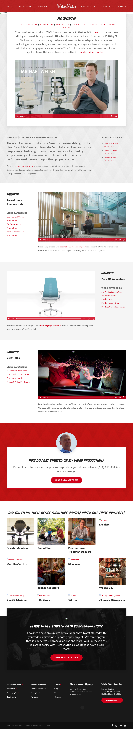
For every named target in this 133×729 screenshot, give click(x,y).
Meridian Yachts (17, 564)
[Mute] (107, 116)
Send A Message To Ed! (66, 480)
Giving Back (36, 693)
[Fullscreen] (116, 116)
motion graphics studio (50, 325)
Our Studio (88, 7)
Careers (58, 693)
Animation (25, 7)
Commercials (62, 24)
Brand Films (46, 24)
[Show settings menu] (111, 116)
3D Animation (79, 24)
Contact (121, 7)
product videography (23, 166)
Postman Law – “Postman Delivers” (80, 549)
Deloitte (104, 524)
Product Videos (97, 24)
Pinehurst (74, 564)
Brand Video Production (18, 374)
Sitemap (47, 726)
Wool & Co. (106, 588)
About (57, 684)
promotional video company (73, 246)
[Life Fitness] (51, 596)
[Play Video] (17, 116)
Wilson (72, 600)
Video (10, 7)
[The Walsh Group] (20, 596)
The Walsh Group (17, 600)
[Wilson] (81, 596)
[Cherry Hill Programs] (112, 596)
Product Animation (110, 303)
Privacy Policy (38, 726)
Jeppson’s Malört (48, 588)
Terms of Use (28, 726)
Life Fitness (45, 600)
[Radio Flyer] (51, 531)
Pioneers (35, 697)
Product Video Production (113, 307)
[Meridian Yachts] (20, 559)
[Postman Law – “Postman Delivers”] (81, 531)
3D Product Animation (111, 292)
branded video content (92, 52)
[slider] (64, 116)
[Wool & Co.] (112, 571)
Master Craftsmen (39, 689)
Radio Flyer (45, 548)
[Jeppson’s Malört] (51, 571)
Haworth (97, 32)
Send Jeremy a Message (66, 657)
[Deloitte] (112, 520)
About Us (105, 7)
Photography (44, 7)
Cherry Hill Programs (112, 600)
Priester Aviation (17, 548)
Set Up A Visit (112, 700)
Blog (56, 689)
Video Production (27, 24)
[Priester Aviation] (20, 531)
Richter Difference (39, 684)
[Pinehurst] (81, 559)
